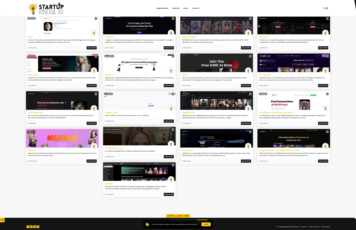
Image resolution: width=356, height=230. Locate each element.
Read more (92, 48)
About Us (303, 227)
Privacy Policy (325, 227)
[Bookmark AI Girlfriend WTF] (96, 94)
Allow (206, 224)
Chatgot (109, 37)
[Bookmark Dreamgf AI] (96, 56)
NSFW (184, 18)
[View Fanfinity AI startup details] (216, 138)
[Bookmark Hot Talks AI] (327, 56)
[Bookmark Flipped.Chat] (250, 94)
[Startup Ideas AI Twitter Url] (31, 226)
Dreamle (109, 183)
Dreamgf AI (33, 75)
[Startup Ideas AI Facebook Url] (28, 226)
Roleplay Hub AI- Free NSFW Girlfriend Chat (279, 150)
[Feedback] (2, 220)
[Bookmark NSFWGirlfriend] (250, 18)
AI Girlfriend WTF (35, 112)
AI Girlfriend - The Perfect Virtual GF (276, 112)
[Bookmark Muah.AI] (96, 131)
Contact (196, 8)
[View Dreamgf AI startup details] (62, 63)
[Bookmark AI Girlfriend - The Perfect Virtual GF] (327, 94)
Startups (176, 8)
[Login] (327, 8)
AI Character (186, 94)
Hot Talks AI (264, 75)
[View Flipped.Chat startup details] (216, 100)
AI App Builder (109, 56)
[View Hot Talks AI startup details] (293, 63)
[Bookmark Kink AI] (250, 56)
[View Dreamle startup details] (139, 171)
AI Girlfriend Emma (114, 148)
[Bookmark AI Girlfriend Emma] (173, 129)
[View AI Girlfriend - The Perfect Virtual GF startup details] (293, 100)
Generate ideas (162, 8)
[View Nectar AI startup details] (293, 25)
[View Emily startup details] (62, 25)
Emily (30, 37)
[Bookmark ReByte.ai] (173, 56)
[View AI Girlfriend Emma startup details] (139, 136)
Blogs (185, 8)
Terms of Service (313, 227)
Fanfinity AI (187, 150)
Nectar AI (263, 37)
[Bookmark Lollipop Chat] (173, 94)
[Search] (324, 8)
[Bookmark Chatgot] (173, 18)
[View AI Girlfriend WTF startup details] (62, 100)
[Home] (45, 8)
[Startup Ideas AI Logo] (352, 220)
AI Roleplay (263, 131)
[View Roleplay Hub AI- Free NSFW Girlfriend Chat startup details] (293, 138)
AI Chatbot (108, 18)
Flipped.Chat (188, 112)
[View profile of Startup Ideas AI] (94, 33)
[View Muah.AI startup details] (62, 138)
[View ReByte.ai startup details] (139, 63)
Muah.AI (31, 150)
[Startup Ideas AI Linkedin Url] (34, 226)
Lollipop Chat (111, 112)
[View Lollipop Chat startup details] (139, 100)
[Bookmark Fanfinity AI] (250, 131)
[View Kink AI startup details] (216, 63)
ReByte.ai (109, 75)
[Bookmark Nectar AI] (327, 18)
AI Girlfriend (31, 18)
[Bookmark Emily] (96, 18)
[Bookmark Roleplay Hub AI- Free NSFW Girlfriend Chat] (327, 131)
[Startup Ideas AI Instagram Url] (38, 226)
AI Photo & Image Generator (113, 129)
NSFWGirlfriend (189, 37)
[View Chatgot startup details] (139, 25)
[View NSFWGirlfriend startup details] (216, 25)
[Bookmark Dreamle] (173, 165)
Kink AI (185, 75)
